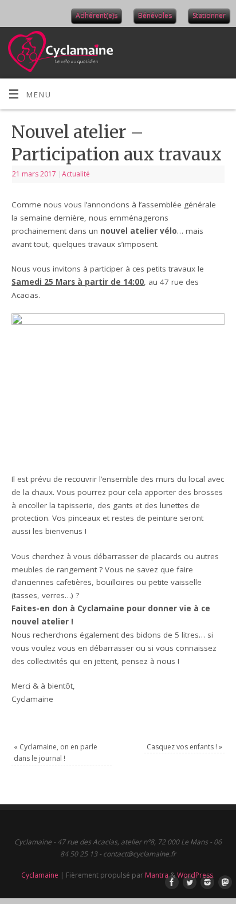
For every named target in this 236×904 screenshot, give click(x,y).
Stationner (209, 15)
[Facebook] (169, 882)
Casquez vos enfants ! (184, 747)
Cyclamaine (39, 875)
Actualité (76, 174)
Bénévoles (155, 15)
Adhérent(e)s (96, 15)
